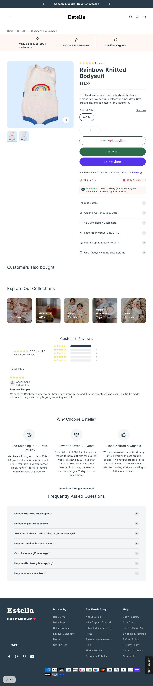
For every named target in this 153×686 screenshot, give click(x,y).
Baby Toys (59, 622)
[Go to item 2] (24, 136)
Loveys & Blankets (64, 633)
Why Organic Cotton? (98, 622)
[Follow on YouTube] (32, 656)
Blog (88, 644)
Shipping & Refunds (134, 633)
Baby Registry (131, 616)
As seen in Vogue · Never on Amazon (76, 3)
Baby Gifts (59, 616)
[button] (87, 63)
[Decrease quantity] (84, 130)
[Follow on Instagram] (17, 656)
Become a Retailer (96, 656)
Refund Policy (131, 639)
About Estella (94, 616)
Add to (105, 140)
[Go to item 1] (12, 136)
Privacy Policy (131, 644)
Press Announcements (99, 639)
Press (89, 633)
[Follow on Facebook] (9, 656)
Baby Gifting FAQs (133, 628)
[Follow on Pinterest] (24, 656)
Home (10, 31)
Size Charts (130, 622)
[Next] (109, 4)
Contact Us (129, 656)
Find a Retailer (94, 650)
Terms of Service (133, 650)
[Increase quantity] (96, 130)
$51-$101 (22, 31)
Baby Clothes (61, 628)
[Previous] (43, 4)
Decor (56, 639)
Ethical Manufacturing (99, 628)
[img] (17, 377)
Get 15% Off (60, 644)
